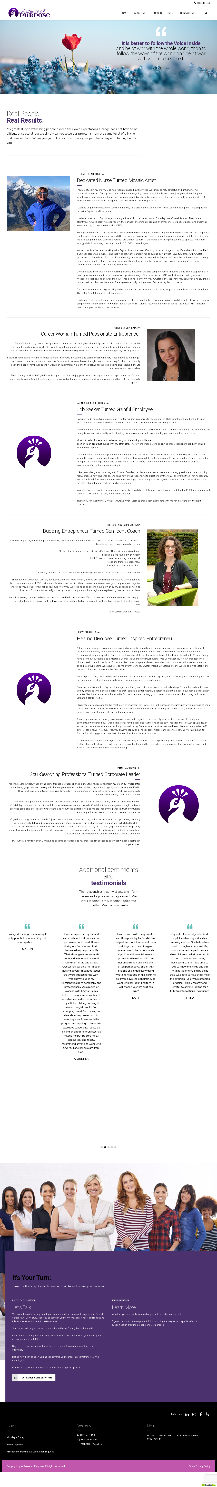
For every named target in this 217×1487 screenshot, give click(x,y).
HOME (124, 13)
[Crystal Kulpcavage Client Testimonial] (171, 355)
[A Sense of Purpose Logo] (34, 453)
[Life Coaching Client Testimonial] (38, 203)
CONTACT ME (187, 13)
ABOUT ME (140, 13)
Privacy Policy (203, 1466)
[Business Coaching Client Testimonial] (172, 567)
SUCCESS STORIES (163, 13)
